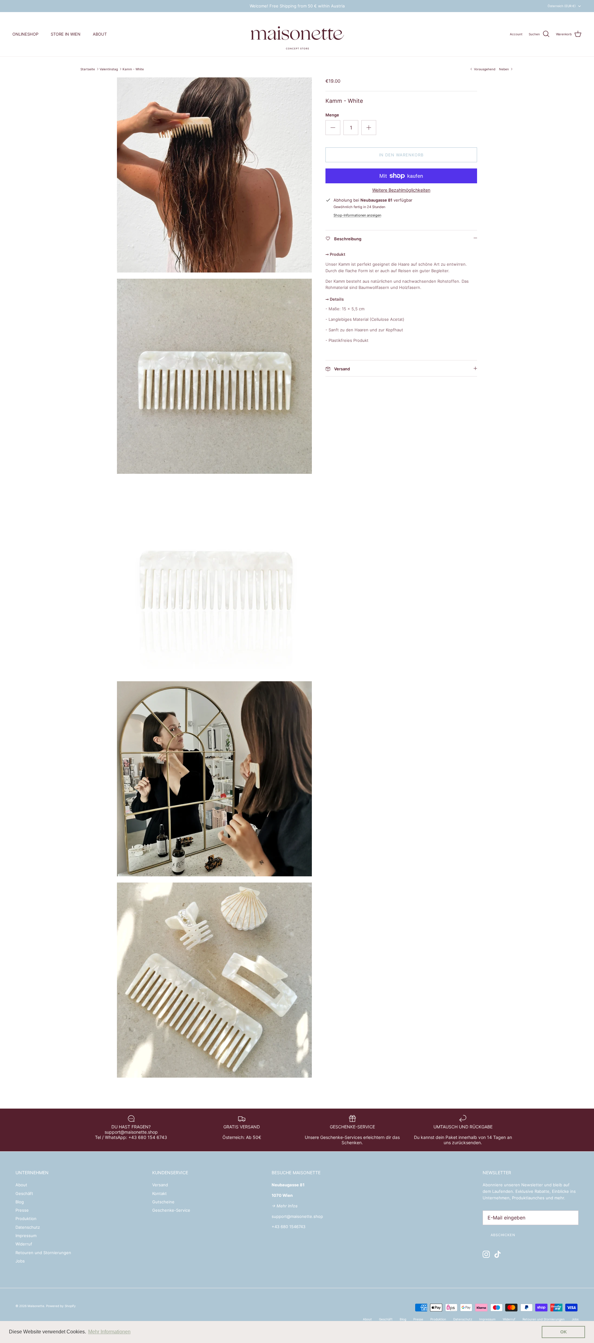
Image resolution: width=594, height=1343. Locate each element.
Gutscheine (163, 1201)
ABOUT (100, 34)
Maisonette (36, 1306)
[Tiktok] (497, 1254)
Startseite (87, 69)
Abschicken (503, 1235)
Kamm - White (133, 69)
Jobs (20, 1260)
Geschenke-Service (171, 1210)
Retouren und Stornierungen (43, 1252)
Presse (22, 1210)
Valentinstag (109, 69)
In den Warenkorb (401, 154)
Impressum (26, 1235)
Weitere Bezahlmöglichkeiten (401, 190)
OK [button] (563, 1331)
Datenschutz (27, 1227)
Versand (160, 1184)
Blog (19, 1201)
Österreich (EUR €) (562, 6)
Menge (332, 114)
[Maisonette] (297, 34)
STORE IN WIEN (65, 34)
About (21, 1184)
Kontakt (159, 1193)
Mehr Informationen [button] (109, 1331)
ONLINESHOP (25, 34)
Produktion (26, 1218)
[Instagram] (486, 1254)
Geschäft (24, 1193)
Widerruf (23, 1243)
